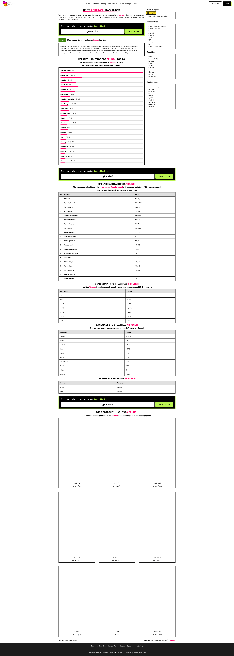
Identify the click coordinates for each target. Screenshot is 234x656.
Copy (62, 40)
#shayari (151, 106)
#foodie (63, 80)
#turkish (151, 100)
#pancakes (64, 151)
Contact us (139, 646)
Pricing (103, 4)
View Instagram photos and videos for (159, 640)
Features (130, 646)
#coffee (63, 132)
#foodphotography (67, 99)
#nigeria (151, 89)
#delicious (64, 127)
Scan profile (133, 31)
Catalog (135, 4)
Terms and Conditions (98, 646)
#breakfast (64, 75)
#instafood (64, 94)
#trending (151, 91)
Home (88, 4)
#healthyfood (65, 123)
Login (227, 4)
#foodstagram (66, 104)
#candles (151, 102)
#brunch (64, 70)
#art (149, 93)
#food (63, 85)
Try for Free (215, 4)
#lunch (63, 118)
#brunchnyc (68, 262)
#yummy (64, 108)
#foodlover (64, 147)
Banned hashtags (125, 4)
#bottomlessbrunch (71, 253)
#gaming (151, 98)
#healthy (64, 156)
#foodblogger (65, 113)
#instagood (65, 142)
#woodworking (153, 87)
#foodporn (64, 89)
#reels (150, 96)
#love (62, 137)
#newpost (151, 104)
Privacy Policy (113, 646)
